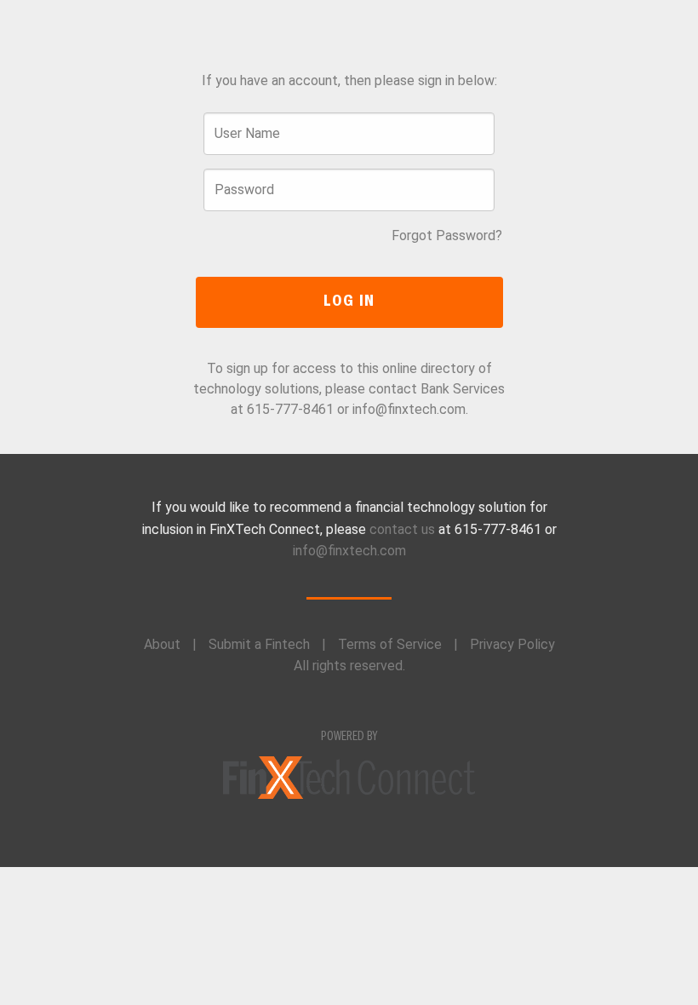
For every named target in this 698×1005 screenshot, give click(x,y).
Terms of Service (390, 644)
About (162, 644)
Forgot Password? (447, 235)
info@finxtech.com (349, 551)
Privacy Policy (512, 644)
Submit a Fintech (259, 644)
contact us (402, 529)
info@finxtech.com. (410, 409)
